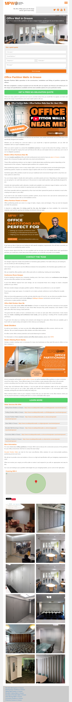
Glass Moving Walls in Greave (13, 696)
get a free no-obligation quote (36, 92)
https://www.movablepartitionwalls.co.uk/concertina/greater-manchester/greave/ (44, 434)
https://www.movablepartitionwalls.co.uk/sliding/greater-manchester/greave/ (45, 407)
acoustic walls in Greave (28, 379)
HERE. (52, 337)
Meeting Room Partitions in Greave (15, 689)
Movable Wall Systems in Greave (14, 688)
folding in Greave (38, 298)
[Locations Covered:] (5, 2)
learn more (36, 400)
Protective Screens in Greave (13, 700)
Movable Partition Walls (11, 452)
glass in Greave (55, 157)
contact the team (36, 257)
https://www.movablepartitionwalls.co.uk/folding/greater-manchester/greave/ (45, 412)
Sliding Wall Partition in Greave (13, 691)
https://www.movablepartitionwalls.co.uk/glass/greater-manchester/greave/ (39, 423)
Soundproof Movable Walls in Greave (15, 695)
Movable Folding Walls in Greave (14, 693)
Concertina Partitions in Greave (14, 698)
